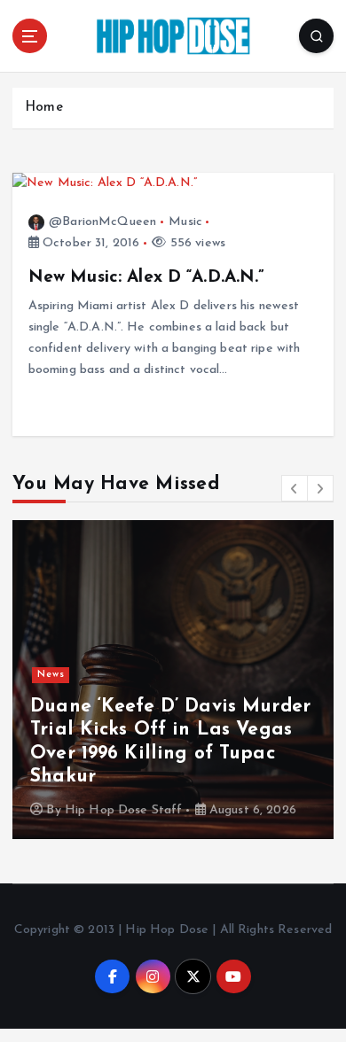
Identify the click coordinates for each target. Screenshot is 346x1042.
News (51, 675)
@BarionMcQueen (102, 222)
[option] (173, 679)
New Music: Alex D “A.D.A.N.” (146, 277)
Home (44, 107)
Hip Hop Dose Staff (124, 810)
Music (185, 222)
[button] (294, 488)
